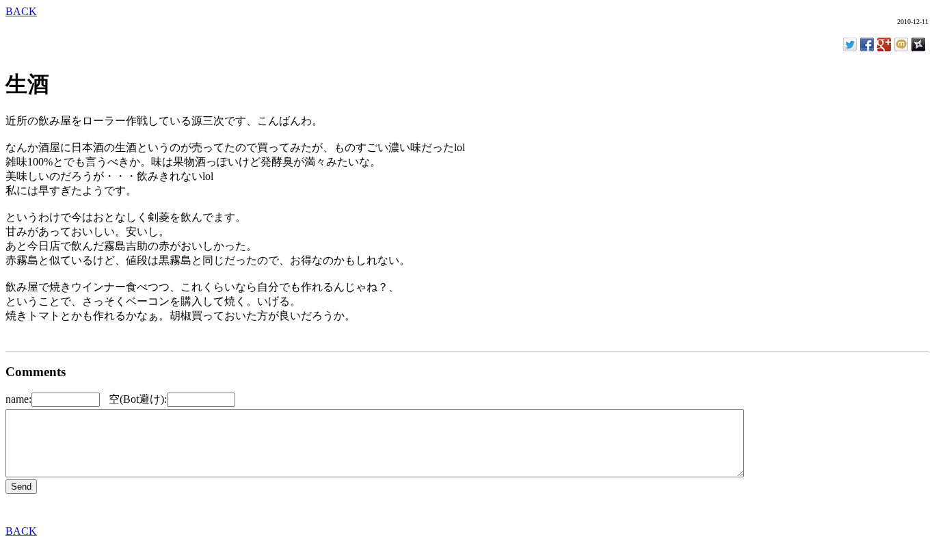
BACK (21, 11)
